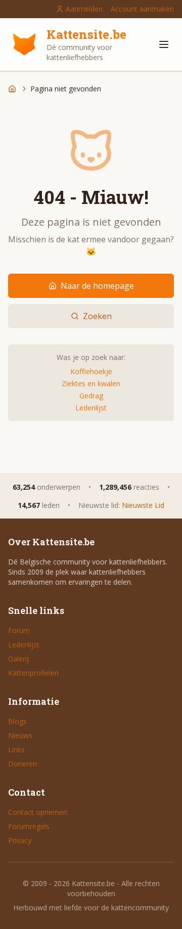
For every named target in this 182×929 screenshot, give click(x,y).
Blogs (17, 721)
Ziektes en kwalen (91, 383)
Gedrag (91, 395)
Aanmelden (84, 9)
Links (16, 749)
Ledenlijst (91, 407)
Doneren (22, 763)
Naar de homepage (97, 285)
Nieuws (20, 735)
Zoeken (97, 316)
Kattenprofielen (33, 673)
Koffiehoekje (91, 371)
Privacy (19, 840)
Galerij (18, 658)
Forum (19, 630)
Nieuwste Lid (143, 505)
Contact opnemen (37, 812)
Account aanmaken (142, 9)
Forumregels (29, 826)
